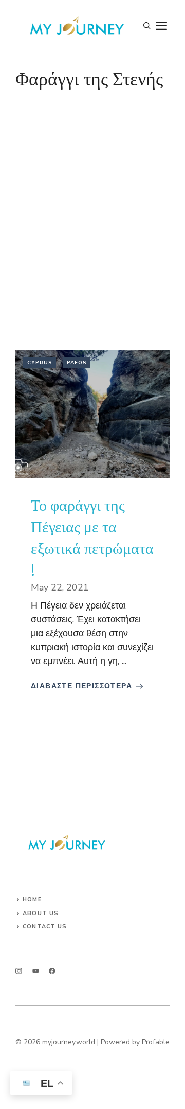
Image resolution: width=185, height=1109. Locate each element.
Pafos (77, 362)
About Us (41, 913)
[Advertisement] (92, 210)
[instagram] (18, 971)
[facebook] (52, 971)
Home (32, 899)
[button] (147, 26)
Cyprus (39, 362)
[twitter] (35, 971)
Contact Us (45, 927)
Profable (156, 1042)
